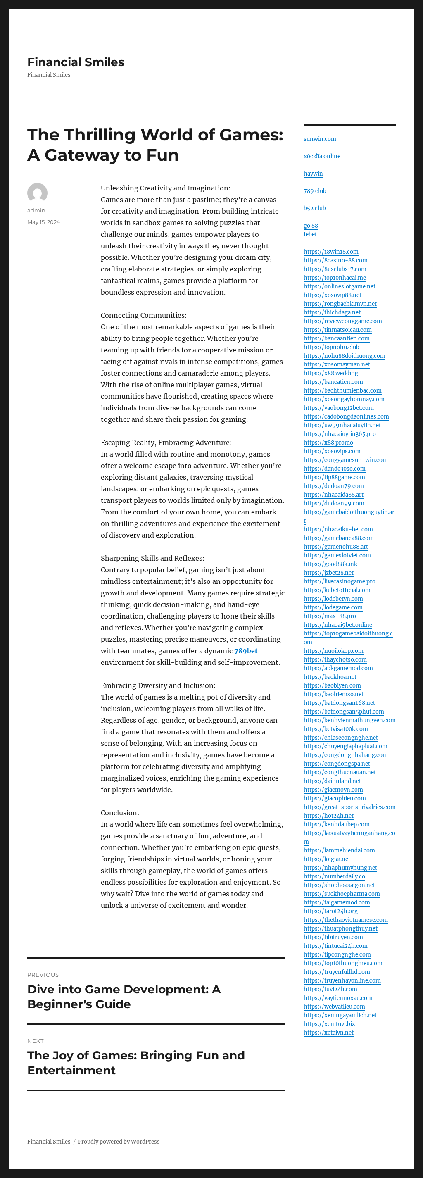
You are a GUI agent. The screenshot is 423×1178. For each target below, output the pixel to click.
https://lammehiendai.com (339, 850)
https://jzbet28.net (329, 572)
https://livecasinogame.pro (339, 581)
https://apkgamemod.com (338, 668)
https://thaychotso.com (335, 659)
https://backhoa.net (330, 677)
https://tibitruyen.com (333, 937)
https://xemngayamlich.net (340, 1015)
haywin (313, 173)
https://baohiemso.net (334, 694)
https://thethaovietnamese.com (346, 919)
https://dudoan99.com (334, 503)
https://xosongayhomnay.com (344, 399)
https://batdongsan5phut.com (344, 711)
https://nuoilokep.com (334, 650)
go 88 (311, 225)
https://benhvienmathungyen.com (350, 720)
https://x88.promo (328, 442)
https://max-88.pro (330, 616)
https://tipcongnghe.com (337, 954)
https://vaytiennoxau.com (338, 998)
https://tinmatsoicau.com (338, 329)
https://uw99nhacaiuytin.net (342, 425)
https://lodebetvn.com (333, 598)
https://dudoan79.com (334, 486)
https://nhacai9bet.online (338, 624)
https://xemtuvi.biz (329, 1024)
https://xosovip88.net (332, 295)
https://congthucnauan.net (340, 772)
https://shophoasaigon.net (339, 885)
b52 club (315, 208)
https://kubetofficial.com (337, 590)
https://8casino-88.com (336, 260)
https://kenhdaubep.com (337, 824)
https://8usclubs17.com (335, 269)
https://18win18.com (331, 251)
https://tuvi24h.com (330, 989)
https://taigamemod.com (337, 902)
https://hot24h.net (329, 815)
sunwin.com (320, 139)
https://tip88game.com (334, 477)
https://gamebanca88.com (339, 538)
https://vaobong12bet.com (339, 408)
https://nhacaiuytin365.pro (340, 434)
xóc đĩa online (322, 156)
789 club (315, 191)
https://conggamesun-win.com (346, 460)
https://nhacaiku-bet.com (338, 529)
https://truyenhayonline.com (342, 980)
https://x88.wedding (331, 373)
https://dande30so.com (335, 468)
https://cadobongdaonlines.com (346, 416)
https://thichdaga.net (332, 312)
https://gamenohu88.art (336, 546)
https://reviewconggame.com (343, 321)
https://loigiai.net (327, 859)
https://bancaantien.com (337, 338)
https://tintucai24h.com (336, 946)
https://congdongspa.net (337, 763)
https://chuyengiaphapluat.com (345, 746)
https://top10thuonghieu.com (343, 963)
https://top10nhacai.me (335, 277)
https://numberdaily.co (334, 876)
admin (36, 210)
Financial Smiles (75, 62)
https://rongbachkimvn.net (340, 303)
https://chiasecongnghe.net (341, 737)
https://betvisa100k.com (336, 729)
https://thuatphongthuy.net (341, 928)
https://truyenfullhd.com (337, 972)
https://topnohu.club (331, 347)
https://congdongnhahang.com (346, 755)
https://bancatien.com (333, 382)
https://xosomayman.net (337, 364)
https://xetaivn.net (329, 1032)
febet (310, 234)
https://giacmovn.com (333, 789)
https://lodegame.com (333, 607)
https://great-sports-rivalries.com (350, 807)
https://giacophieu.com (335, 798)
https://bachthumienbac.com (343, 390)
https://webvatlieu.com (334, 1006)
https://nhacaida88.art (334, 494)
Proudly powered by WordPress (119, 1141)
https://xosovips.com (332, 451)
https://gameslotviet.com (337, 555)
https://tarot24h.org (331, 911)
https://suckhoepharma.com (342, 893)
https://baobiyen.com (332, 685)
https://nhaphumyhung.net (340, 867)
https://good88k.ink (330, 564)
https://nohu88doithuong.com (344, 355)
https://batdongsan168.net (339, 703)
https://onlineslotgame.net (339, 286)
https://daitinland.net (332, 781)
